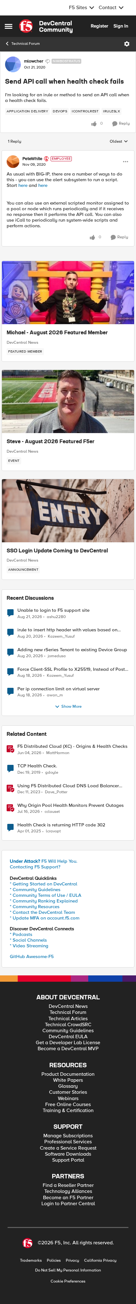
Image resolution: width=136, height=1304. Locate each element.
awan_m (55, 695)
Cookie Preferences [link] (68, 1281)
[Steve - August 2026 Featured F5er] (68, 401)
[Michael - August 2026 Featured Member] (68, 292)
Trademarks (31, 1260)
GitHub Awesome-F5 (32, 956)
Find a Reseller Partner (68, 1185)
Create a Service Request (68, 1148)
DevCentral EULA (68, 1037)
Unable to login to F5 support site (53, 610)
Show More (71, 706)
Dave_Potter (56, 792)
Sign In (121, 26)
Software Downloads (68, 1154)
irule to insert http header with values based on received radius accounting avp (67, 630)
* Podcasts (21, 934)
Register (99, 26)
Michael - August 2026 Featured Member (57, 333)
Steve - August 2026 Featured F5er (51, 441)
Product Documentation (68, 1074)
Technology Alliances (68, 1191)
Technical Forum (25, 43)
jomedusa (57, 656)
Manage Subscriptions (68, 1136)
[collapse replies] (68, 153)
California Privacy (100, 1260)
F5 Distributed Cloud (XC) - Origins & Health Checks (72, 746)
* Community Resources (34, 906)
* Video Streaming (29, 946)
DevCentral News (22, 342)
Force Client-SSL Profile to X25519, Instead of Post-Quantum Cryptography (72, 669)
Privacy (72, 1260)
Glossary (68, 1086)
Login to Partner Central (68, 1204)
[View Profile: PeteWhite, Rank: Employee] (13, 161)
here (23, 185)
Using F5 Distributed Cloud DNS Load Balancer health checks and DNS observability (68, 786)
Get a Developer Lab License (68, 1043)
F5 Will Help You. (43, 861)
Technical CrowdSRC (68, 1025)
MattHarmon (57, 753)
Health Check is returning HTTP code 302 (61, 825)
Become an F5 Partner (68, 1198)
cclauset (52, 811)
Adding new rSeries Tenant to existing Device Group (72, 649)
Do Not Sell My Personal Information (68, 1270)
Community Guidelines (68, 1031)
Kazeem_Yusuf (61, 636)
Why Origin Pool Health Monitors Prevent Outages (70, 805)
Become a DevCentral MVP (68, 1049)
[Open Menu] (126, 43)
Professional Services (68, 1142)
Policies (54, 1260)
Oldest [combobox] (119, 141)
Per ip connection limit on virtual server (58, 689)
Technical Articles (68, 1019)
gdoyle (51, 772)
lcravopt (53, 831)
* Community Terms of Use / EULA (45, 895)
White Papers (68, 1080)
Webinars (68, 1099)
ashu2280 (56, 617)
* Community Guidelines (35, 889)
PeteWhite (32, 158)
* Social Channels (28, 940)
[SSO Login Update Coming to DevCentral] (68, 510)
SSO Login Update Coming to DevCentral (57, 551)
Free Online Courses (68, 1105)
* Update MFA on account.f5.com (44, 918)
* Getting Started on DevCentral (43, 884)
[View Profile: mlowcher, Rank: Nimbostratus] (13, 64)
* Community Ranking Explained (44, 901)
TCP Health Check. (37, 766)
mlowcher (33, 61)
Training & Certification (68, 1111)
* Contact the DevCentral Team (42, 912)
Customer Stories (68, 1092)
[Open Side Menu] (8, 26)
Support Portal (68, 1160)
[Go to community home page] (46, 26)
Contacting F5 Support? (35, 867)
